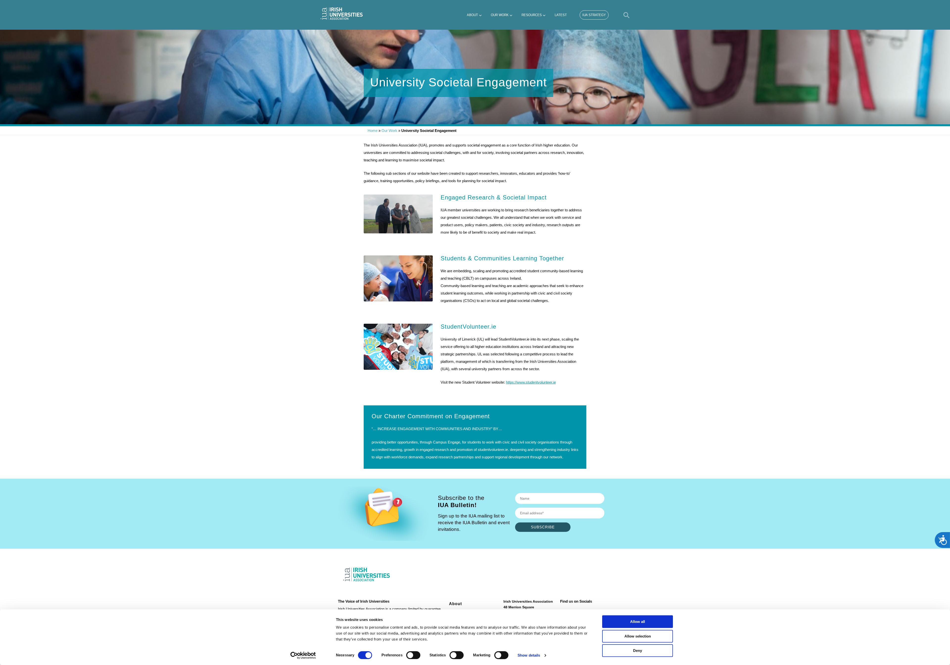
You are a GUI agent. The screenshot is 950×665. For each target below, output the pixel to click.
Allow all (637, 621)
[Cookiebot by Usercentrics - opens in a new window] (303, 655)
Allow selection (637, 636)
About (472, 15)
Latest (561, 15)
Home (373, 130)
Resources (532, 15)
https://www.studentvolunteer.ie (531, 382)
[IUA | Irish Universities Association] (342, 13)
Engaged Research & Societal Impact (494, 197)
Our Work (500, 15)
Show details (529, 655)
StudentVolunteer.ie (468, 326)
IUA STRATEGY (594, 15)
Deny (637, 650)
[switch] (413, 655)
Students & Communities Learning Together (502, 258)
